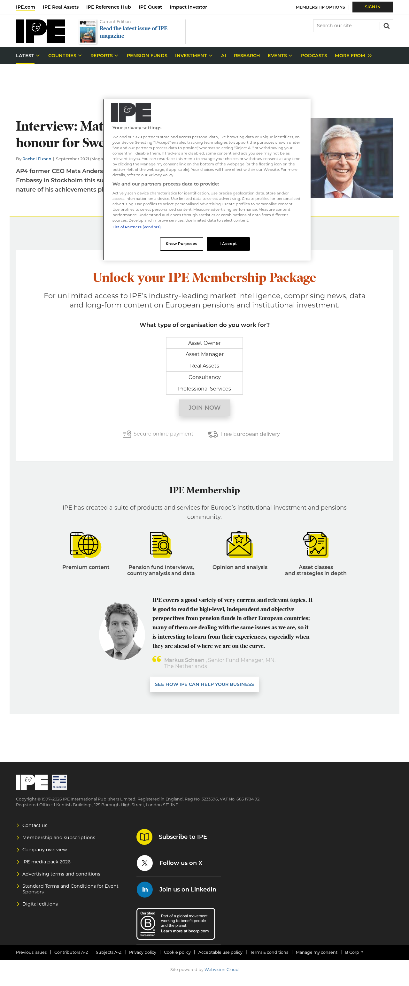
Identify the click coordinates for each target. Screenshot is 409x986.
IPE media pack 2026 (46, 862)
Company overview (44, 850)
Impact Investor (188, 7)
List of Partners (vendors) (136, 227)
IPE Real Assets (61, 7)
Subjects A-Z (108, 952)
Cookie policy (177, 952)
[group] (351, 55)
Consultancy (205, 377)
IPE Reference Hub (108, 7)
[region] (207, 180)
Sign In (373, 6)
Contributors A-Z (71, 952)
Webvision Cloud (221, 969)
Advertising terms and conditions (61, 874)
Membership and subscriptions (58, 837)
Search (386, 25)
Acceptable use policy (220, 952)
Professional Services (204, 389)
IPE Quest (150, 7)
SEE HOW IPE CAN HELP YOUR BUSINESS (204, 684)
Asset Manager (205, 354)
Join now (205, 407)
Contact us (34, 825)
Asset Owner (204, 343)
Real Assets (204, 366)
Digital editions (40, 904)
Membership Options (320, 7)
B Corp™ (354, 952)
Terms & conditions (269, 952)
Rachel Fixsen (36, 158)
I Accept (228, 243)
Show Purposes (181, 243)
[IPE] (40, 41)
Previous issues (31, 952)
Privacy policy (142, 952)
